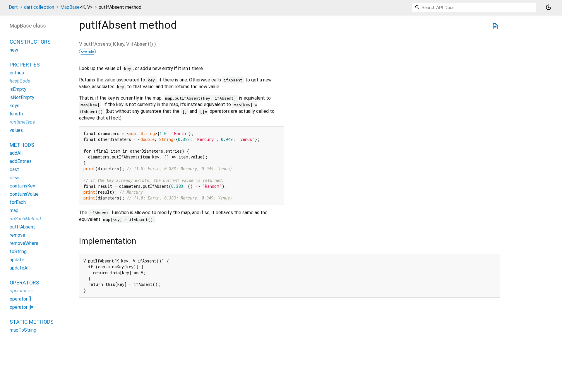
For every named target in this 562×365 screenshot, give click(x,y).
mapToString (23, 330)
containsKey (22, 186)
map (14, 210)
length (16, 114)
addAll (16, 153)
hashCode (20, 81)
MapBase (76, 7)
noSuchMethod (25, 218)
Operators (24, 282)
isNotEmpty (22, 97)
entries (17, 73)
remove (17, 235)
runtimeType (22, 122)
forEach (18, 202)
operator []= (22, 307)
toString (18, 251)
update (17, 259)
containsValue (24, 194)
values (16, 130)
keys (14, 105)
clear (15, 177)
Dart (13, 7)
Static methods (32, 322)
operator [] (20, 299)
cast (14, 169)
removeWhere (24, 243)
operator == (21, 291)
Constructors (30, 42)
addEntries (21, 161)
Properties (25, 65)
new (14, 50)
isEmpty (18, 89)
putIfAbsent (22, 227)
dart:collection (39, 7)
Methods (22, 145)
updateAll (20, 268)
